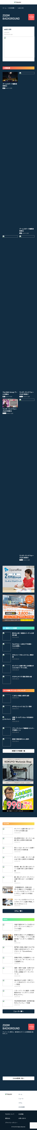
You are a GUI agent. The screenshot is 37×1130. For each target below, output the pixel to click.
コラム (20, 1103)
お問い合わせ (22, 1118)
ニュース (20, 1098)
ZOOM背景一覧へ (18, 1078)
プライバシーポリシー (11, 1122)
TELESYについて (9, 1114)
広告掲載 (20, 1114)
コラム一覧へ (18, 911)
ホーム (20, 1094)
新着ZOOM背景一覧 (18, 751)
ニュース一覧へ (18, 1011)
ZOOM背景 (21, 1107)
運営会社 (7, 1118)
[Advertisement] (18, 15)
